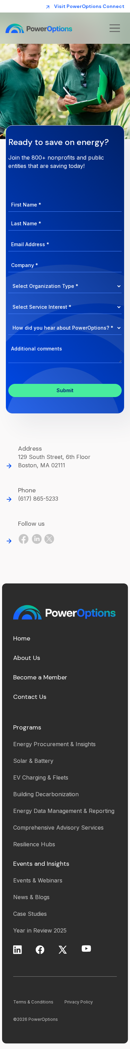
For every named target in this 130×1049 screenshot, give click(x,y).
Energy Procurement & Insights (54, 744)
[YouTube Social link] (86, 948)
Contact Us (29, 697)
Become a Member (40, 677)
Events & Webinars (37, 880)
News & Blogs (31, 897)
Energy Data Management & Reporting (63, 810)
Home (21, 638)
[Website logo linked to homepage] (50, 28)
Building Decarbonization (46, 794)
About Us (26, 658)
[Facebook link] (23, 538)
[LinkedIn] (17, 949)
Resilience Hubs (34, 844)
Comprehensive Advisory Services (58, 827)
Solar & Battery (33, 760)
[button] (114, 28)
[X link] (62, 949)
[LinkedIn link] (36, 538)
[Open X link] (49, 539)
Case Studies (30, 913)
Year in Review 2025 (40, 930)
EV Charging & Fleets (40, 777)
